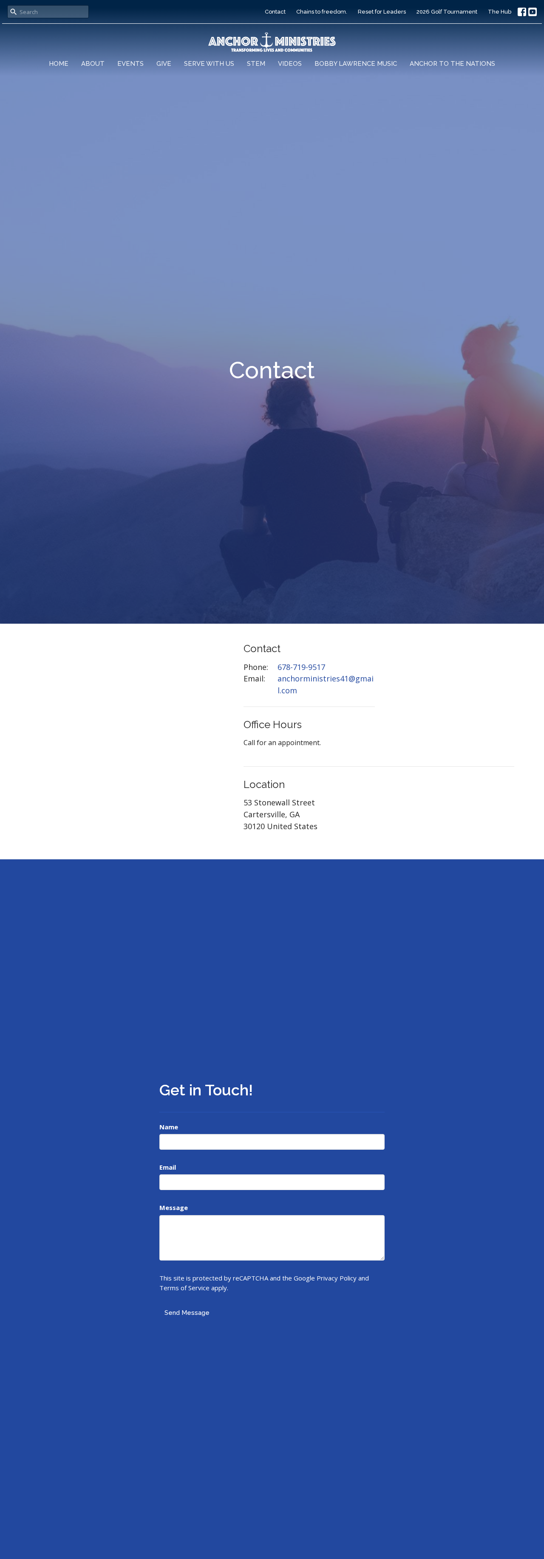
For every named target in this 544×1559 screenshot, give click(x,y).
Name (168, 1127)
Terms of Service (184, 1287)
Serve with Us (209, 64)
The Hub (499, 11)
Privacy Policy (337, 1278)
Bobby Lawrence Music (355, 64)
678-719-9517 (301, 667)
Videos (290, 64)
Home (58, 64)
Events (130, 64)
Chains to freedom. (321, 11)
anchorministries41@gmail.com (326, 684)
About (93, 64)
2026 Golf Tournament (446, 11)
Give (163, 64)
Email (167, 1167)
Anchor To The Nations (452, 64)
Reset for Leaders (382, 11)
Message (173, 1207)
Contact (275, 11)
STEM (256, 64)
